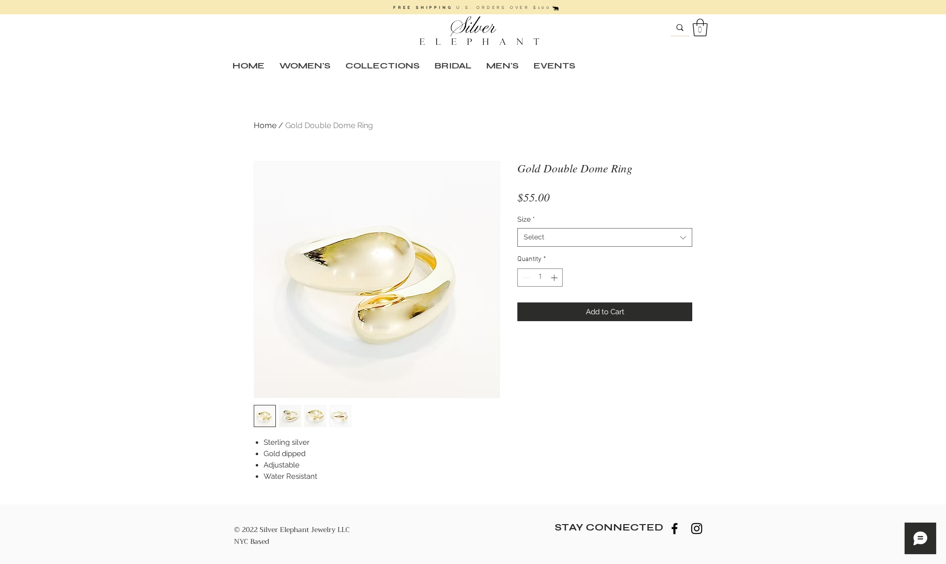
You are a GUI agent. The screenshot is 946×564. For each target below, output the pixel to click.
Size (526, 219)
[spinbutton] (540, 277)
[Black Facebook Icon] (674, 528)
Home (265, 125)
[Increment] (555, 277)
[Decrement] (525, 277)
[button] (700, 27)
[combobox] (604, 237)
